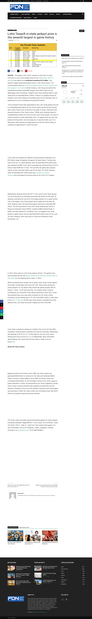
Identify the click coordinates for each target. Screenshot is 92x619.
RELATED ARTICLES (12, 527)
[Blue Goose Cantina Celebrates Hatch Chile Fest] (15, 535)
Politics (51, 14)
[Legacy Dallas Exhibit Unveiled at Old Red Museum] (50, 535)
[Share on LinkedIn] (1, 311)
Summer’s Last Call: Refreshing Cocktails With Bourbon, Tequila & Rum (23, 568)
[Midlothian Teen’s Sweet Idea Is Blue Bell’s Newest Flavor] (38, 568)
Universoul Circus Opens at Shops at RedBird (72, 76)
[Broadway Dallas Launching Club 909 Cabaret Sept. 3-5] (32, 535)
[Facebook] (81, 1)
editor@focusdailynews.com (40, 612)
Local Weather (25, 14)
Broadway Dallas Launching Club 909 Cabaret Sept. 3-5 (72, 62)
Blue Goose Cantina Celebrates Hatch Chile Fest (73, 58)
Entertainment (67, 14)
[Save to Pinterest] (1, 308)
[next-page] (11, 547)
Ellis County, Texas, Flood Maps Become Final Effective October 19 (18, 485)
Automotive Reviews (16, 17)
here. (14, 342)
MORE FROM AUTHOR (24, 527)
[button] (82, 14)
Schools (40, 14)
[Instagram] (83, 1)
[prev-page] (8, 547)
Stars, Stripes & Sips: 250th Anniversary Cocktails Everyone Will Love (23, 582)
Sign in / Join (10, 1)
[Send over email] (1, 314)
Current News (14, 14)
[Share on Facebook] (1, 301)
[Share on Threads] (1, 317)
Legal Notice (27, 17)
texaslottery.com (23, 430)
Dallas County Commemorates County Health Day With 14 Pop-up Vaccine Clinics (47, 485)
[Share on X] (1, 304)
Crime (45, 14)
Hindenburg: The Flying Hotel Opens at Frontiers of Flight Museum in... (23, 575)
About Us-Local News (17, 1)
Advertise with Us (26, 1)
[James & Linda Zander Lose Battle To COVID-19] (38, 582)
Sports (58, 14)
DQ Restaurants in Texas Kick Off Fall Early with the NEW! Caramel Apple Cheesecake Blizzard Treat (73, 72)
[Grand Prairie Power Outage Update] (38, 575)
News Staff (11, 40)
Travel (34, 14)
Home (9, 28)
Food (35, 17)
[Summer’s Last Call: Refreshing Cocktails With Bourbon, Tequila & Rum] (11, 568)
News (15, 30)
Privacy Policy (45, 1)
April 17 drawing (17, 300)
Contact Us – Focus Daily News (36, 1)
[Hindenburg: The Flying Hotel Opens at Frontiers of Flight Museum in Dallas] (11, 575)
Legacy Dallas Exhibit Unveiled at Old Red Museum (71, 66)
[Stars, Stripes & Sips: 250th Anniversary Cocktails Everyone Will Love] (11, 582)
